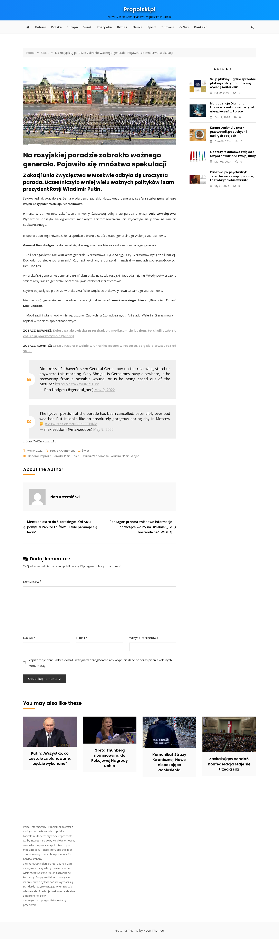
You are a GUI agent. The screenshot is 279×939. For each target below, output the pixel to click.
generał (33, 456)
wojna (135, 456)
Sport (151, 27)
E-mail (81, 638)
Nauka (138, 27)
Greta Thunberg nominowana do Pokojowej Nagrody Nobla (109, 758)
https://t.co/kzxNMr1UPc (77, 383)
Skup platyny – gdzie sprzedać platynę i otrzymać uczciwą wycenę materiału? (233, 83)
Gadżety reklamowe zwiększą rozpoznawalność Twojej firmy (233, 154)
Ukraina (86, 456)
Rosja (75, 456)
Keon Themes (154, 931)
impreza (45, 456)
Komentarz (32, 581)
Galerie (40, 27)
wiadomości (100, 456)
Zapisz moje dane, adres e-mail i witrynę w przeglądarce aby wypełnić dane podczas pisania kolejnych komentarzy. (100, 663)
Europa (72, 27)
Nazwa (29, 638)
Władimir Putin (120, 456)
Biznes (122, 27)
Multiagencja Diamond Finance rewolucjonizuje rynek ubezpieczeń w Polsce (232, 107)
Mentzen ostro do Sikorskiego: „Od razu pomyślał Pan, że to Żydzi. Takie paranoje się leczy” (62, 526)
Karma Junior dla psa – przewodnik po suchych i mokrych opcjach (228, 132)
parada (58, 456)
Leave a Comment (62, 451)
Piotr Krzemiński (65, 496)
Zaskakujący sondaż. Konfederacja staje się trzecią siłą (229, 764)
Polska (56, 27)
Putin (67, 456)
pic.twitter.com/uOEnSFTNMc (71, 423)
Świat (87, 27)
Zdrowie (167, 27)
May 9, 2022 (104, 389)
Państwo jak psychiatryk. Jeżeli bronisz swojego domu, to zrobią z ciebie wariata (232, 176)
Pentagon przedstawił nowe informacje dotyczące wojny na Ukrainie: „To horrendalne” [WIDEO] (140, 526)
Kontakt (200, 27)
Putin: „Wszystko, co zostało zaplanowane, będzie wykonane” (50, 758)
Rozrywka (104, 27)
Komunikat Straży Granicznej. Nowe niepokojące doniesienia (169, 762)
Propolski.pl (139, 9)
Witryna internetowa (143, 638)
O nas (184, 27)
